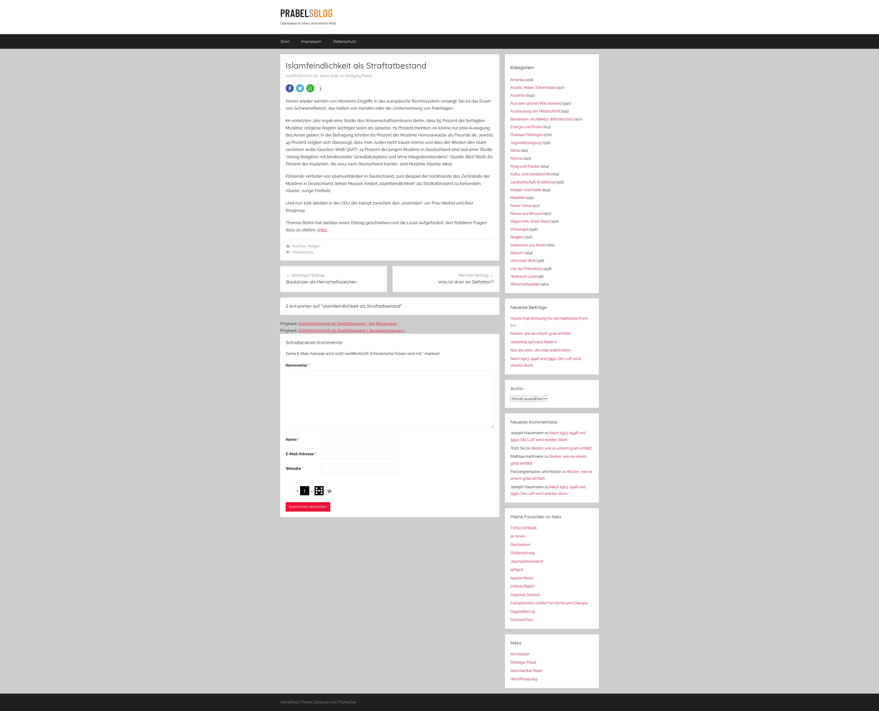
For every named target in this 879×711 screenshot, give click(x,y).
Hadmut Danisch (525, 594)
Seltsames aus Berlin (528, 245)
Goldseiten (520, 544)
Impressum (311, 41)
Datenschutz (344, 41)
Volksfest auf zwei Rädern (533, 342)
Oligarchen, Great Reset (530, 221)
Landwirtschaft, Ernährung (532, 182)
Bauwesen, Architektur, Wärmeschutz (542, 119)
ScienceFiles (521, 619)
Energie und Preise (526, 127)
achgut (516, 569)
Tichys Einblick (523, 528)
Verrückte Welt (522, 261)
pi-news (517, 536)
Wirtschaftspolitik (525, 284)
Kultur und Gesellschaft (530, 174)
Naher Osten (521, 206)
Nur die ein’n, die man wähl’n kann (540, 350)
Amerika (517, 80)
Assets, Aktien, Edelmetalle (533, 87)
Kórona (516, 158)
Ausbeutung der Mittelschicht (535, 111)
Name (292, 439)
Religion (314, 246)
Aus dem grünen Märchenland (536, 103)
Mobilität (517, 198)
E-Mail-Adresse (301, 454)
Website (293, 468)
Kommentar (298, 365)
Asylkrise (299, 246)
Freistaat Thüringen (526, 135)
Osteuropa (519, 229)
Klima (515, 150)
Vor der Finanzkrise (526, 269)
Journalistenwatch (526, 561)
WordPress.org (523, 679)
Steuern (517, 253)
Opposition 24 (522, 611)
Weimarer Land (523, 276)
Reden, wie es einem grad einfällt (540, 333)
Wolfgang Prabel (358, 76)
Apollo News (521, 578)
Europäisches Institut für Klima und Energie (549, 603)
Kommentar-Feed (526, 670)
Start (285, 41)
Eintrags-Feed (523, 662)
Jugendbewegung (526, 143)
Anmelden (519, 654)
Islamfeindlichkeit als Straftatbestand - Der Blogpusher (347, 323)
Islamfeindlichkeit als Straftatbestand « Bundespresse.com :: (352, 330)
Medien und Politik (525, 190)
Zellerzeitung (522, 552)
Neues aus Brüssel (526, 213)
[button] (290, 88)
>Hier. (322, 229)
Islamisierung (302, 252)
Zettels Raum (522, 586)
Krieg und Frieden (525, 166)
